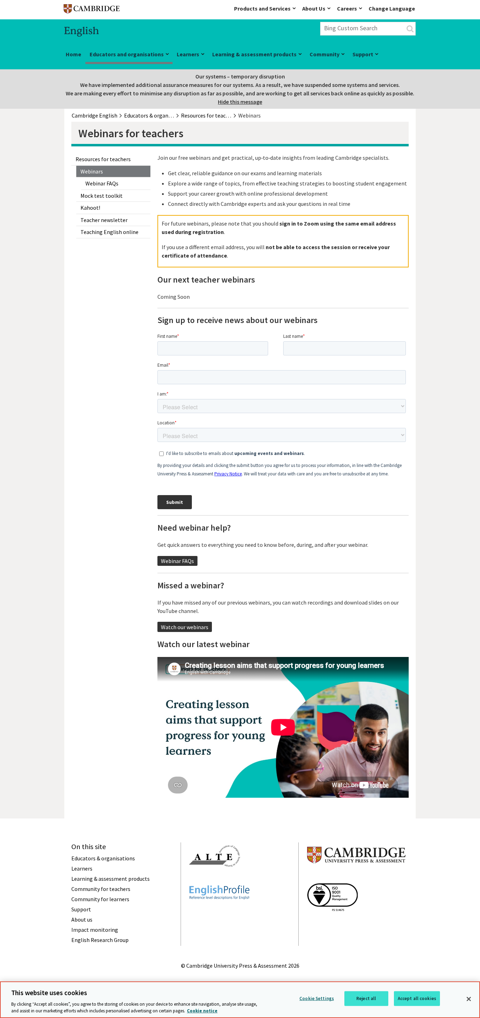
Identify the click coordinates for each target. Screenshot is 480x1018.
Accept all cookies (417, 998)
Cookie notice (202, 1011)
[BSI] (332, 923)
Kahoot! (90, 207)
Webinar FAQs (101, 183)
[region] (240, 999)
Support (362, 54)
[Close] (468, 999)
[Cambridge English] (92, 10)
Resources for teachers (103, 159)
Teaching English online (109, 231)
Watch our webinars (184, 627)
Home (73, 54)
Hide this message (240, 101)
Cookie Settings (316, 998)
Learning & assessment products (254, 54)
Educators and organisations (127, 54)
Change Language (392, 8)
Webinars (91, 171)
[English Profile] (219, 912)
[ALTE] (214, 879)
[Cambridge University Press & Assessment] (356, 877)
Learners (188, 54)
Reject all (366, 998)
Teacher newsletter (104, 219)
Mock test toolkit (101, 195)
